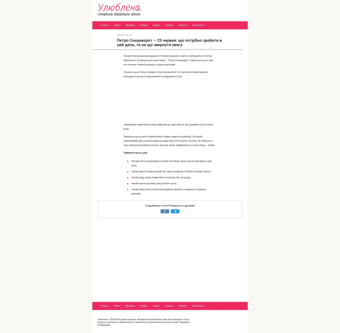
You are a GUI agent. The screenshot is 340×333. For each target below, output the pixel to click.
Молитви (130, 25)
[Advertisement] (170, 100)
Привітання (198, 25)
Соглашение (104, 325)
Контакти (184, 322)
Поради (143, 25)
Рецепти (182, 25)
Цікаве (156, 25)
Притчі (117, 25)
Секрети (169, 25)
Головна (104, 25)
